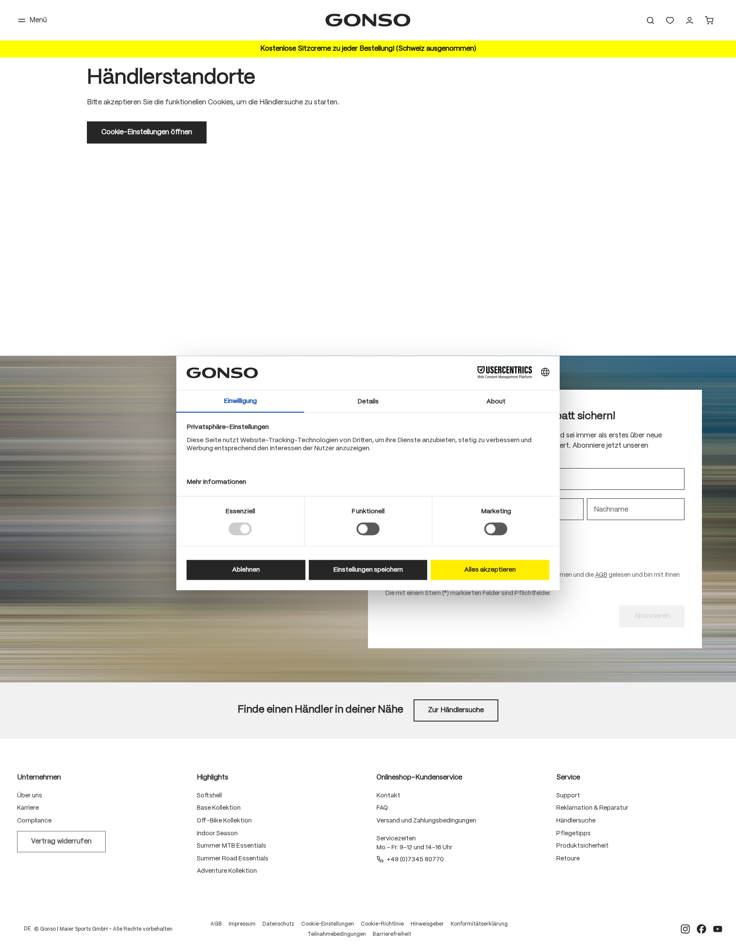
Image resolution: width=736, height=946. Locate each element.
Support (568, 796)
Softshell (209, 796)
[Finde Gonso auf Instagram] (685, 929)
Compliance (34, 821)
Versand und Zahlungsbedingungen (426, 821)
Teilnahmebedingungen (337, 934)
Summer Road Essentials (232, 859)
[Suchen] (650, 20)
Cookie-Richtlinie (382, 924)
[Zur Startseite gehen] (368, 20)
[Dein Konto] (689, 20)
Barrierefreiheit (392, 934)
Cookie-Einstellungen (327, 924)
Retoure (568, 859)
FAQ (382, 808)
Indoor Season (217, 834)
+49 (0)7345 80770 (415, 860)
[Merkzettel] (670, 20)
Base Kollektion (219, 808)
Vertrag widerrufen (61, 841)
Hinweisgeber (427, 924)
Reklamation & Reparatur (592, 808)
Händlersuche (575, 821)
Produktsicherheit (582, 846)
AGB (601, 575)
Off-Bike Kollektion (224, 821)
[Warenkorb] (709, 20)
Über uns (29, 796)
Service (568, 777)
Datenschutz (278, 924)
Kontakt (388, 796)
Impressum (242, 924)
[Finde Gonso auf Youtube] (717, 929)
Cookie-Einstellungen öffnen (146, 132)
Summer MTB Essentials (231, 846)
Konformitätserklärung (479, 924)
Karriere (28, 808)
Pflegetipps (573, 834)
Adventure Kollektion (227, 871)
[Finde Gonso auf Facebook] (701, 929)
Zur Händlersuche (456, 710)
